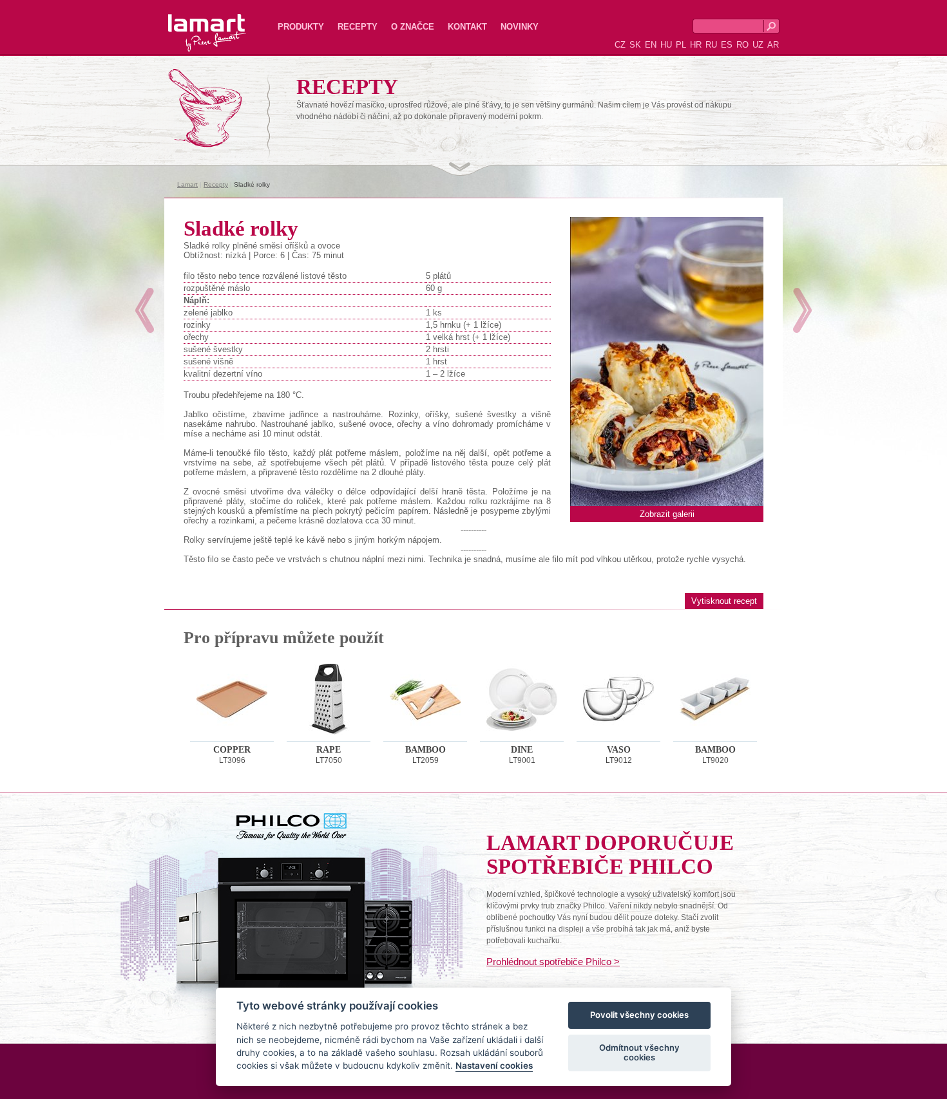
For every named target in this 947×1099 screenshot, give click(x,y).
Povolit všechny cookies (639, 1015)
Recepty (358, 27)
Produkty (301, 27)
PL (681, 45)
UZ (757, 45)
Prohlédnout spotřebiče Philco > (553, 961)
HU (666, 45)
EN (650, 45)
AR (773, 45)
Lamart (193, 22)
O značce (412, 27)
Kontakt (467, 27)
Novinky (520, 27)
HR (696, 45)
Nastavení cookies (494, 1066)
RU (711, 45)
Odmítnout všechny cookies (639, 1052)
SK (635, 45)
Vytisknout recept (724, 601)
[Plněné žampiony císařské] (802, 310)
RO (742, 45)
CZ (620, 45)
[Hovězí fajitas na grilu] (144, 310)
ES (726, 45)
